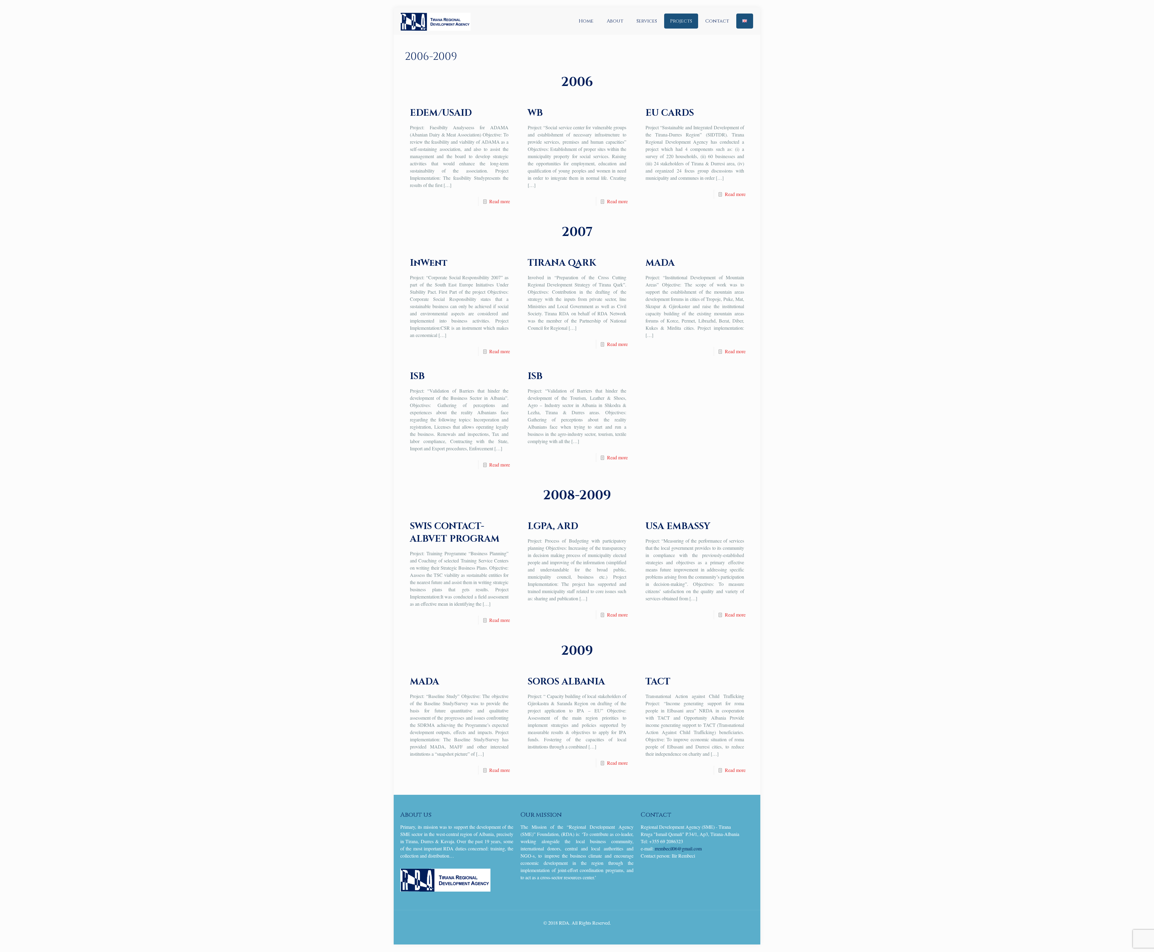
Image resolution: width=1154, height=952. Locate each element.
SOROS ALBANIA (566, 682)
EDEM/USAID (441, 113)
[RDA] (435, 21)
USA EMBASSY (678, 526)
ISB (417, 376)
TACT (658, 682)
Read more (499, 201)
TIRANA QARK (562, 263)
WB (535, 113)
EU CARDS (670, 113)
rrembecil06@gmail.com (678, 848)
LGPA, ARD (553, 526)
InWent (428, 263)
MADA (660, 263)
